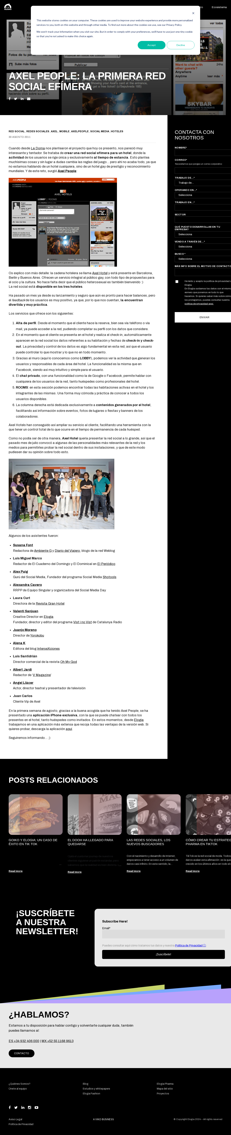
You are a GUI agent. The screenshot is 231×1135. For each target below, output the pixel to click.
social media (100, 131)
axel (54, 131)
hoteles (117, 131)
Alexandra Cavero (27, 585)
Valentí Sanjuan (25, 611)
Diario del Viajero (67, 551)
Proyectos (163, 1093)
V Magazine (42, 675)
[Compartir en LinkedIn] (22, 99)
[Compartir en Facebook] (9, 99)
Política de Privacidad (189, 945)
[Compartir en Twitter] (15, 99)
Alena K (19, 643)
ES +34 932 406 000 (24, 1041)
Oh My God (68, 662)
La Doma (38, 148)
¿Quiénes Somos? (19, 1084)
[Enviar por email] (28, 99)
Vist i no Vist (82, 622)
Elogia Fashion (91, 1093)
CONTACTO (21, 1053)
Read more (16, 871)
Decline (180, 45)
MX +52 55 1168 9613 (57, 1041)
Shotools (109, 577)
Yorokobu (37, 635)
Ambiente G (43, 551)
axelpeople (80, 131)
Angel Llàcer (23, 683)
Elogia (48, 617)
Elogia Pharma (165, 1084)
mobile (64, 131)
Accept (151, 45)
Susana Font (23, 545)
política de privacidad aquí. (199, 303)
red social (17, 131)
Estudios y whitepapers (96, 1088)
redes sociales (38, 131)
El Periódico (106, 564)
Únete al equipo (18, 1088)
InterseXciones (48, 648)
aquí (69, 729)
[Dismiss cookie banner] (193, 13)
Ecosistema (219, 7)
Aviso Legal (15, 1119)
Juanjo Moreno (25, 630)
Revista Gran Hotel (50, 603)
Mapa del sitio (165, 1088)
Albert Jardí (22, 669)
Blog (85, 1084)
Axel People (67, 171)
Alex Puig (20, 571)
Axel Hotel (100, 273)
